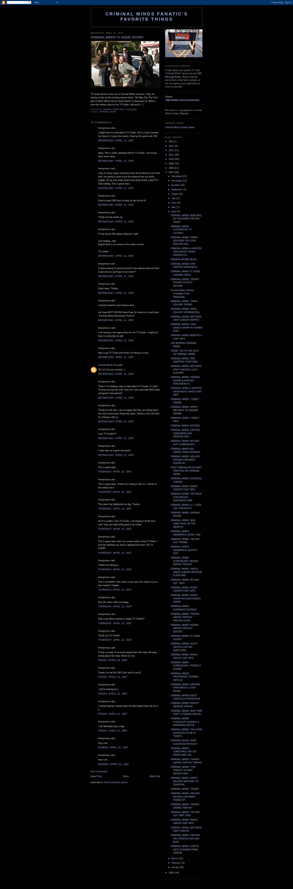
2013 (171, 146)
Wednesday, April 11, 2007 (116, 140)
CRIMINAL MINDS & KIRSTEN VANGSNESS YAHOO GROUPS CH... (186, 251)
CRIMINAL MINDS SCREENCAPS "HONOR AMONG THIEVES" (184, 561)
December (176, 176)
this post (184, 80)
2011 (171, 154)
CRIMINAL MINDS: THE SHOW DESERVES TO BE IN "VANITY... (186, 732)
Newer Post (96, 776)
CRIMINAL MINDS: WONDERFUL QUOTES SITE (184, 550)
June (174, 202)
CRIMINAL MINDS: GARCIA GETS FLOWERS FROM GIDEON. (185, 849)
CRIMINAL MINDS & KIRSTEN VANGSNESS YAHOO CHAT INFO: (186, 391)
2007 (171, 172)
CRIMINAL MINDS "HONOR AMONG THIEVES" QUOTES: (184, 628)
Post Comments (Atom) (116, 782)
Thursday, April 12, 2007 (115, 471)
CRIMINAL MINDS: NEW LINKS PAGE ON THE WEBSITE (183, 523)
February (176, 863)
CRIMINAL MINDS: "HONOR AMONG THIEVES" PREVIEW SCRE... (185, 617)
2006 (171, 872)
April (174, 211)
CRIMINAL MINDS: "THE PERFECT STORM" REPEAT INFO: (183, 770)
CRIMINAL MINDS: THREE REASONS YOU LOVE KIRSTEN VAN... (184, 240)
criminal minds (108, 112)
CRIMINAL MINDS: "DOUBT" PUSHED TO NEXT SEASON (185, 282)
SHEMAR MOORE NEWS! (184, 259)
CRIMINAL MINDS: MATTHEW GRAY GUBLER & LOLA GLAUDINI (186, 369)
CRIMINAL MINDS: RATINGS (185, 425)
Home (126, 776)
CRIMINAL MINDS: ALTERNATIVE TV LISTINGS (181, 229)
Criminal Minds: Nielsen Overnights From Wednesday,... (182, 293)
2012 (171, 150)
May (173, 207)
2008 (171, 168)
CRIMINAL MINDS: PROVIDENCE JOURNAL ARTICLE (185, 676)
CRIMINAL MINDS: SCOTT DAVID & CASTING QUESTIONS (184, 647)
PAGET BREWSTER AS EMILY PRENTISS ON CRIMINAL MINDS (186, 470)
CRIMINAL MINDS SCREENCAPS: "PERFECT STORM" (186, 665)
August (175, 194)
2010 (171, 159)
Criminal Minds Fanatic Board (179, 127)
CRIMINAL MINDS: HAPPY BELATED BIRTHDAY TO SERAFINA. (185, 781)
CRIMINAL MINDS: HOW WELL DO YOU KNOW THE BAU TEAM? (186, 218)
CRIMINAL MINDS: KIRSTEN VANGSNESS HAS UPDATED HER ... (185, 433)
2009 (171, 163)
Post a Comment (99, 771)
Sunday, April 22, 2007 (113, 747)
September (177, 189)
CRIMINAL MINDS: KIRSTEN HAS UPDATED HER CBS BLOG (185, 838)
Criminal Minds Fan (107, 365)
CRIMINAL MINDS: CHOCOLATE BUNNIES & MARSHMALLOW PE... (185, 721)
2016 (171, 141)
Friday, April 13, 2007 (113, 660)
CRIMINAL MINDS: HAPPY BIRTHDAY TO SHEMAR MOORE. (184, 410)
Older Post (155, 776)
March (174, 858)
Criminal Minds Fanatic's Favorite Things (146, 16)
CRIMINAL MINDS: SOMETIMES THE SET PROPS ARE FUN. (184, 751)
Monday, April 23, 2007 (113, 764)
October (175, 185)
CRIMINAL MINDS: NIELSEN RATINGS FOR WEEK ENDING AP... (185, 459)
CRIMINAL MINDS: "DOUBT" (185, 789)
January (175, 867)
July (173, 198)
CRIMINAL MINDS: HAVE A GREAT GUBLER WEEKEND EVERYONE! (186, 572)
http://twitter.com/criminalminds (182, 100)
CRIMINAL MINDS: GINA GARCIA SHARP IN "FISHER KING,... (186, 327)
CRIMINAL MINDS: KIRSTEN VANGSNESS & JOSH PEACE (185, 687)
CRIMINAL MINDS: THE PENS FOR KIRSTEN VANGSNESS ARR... (186, 497)
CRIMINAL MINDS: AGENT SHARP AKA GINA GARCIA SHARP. (186, 598)
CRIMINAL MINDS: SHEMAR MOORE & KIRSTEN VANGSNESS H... (185, 380)
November (176, 180)
